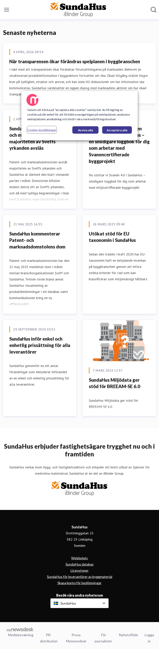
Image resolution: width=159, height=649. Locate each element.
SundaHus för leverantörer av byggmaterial (79, 577)
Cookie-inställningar (41, 130)
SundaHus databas (80, 564)
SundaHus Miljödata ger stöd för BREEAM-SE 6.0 (114, 383)
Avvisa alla (85, 130)
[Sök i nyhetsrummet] (153, 10)
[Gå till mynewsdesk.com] (20, 629)
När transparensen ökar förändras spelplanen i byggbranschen (74, 61)
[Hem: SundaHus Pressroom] (78, 9)
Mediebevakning (20, 635)
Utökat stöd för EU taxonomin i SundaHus (112, 237)
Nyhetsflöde (128, 635)
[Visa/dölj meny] (6, 9)
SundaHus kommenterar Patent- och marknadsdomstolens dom (37, 240)
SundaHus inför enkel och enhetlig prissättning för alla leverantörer (39, 345)
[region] (79, 115)
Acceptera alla (117, 130)
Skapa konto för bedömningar (79, 583)
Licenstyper (79, 570)
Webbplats (79, 558)
